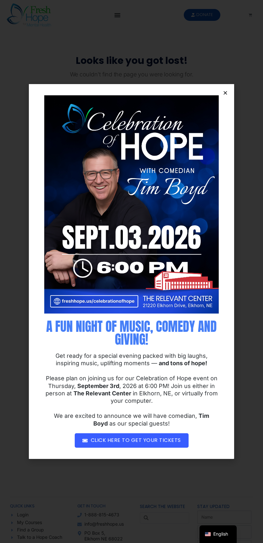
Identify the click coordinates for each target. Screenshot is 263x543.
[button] (225, 92)
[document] (131, 271)
